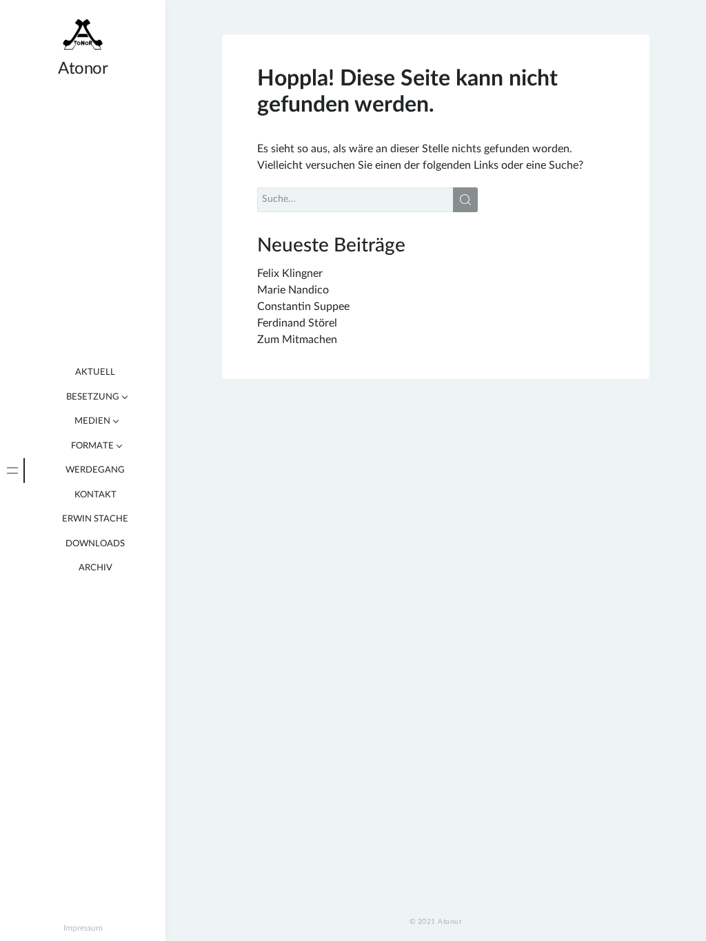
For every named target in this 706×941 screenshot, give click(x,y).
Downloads (95, 543)
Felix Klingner (290, 273)
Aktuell (95, 372)
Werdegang (95, 470)
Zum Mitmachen (297, 339)
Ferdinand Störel (297, 323)
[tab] (12, 470)
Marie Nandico (293, 290)
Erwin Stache (95, 519)
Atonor (83, 69)
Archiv (95, 567)
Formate (92, 446)
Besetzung (92, 397)
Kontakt (95, 494)
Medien (92, 421)
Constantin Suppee (303, 306)
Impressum (83, 928)
